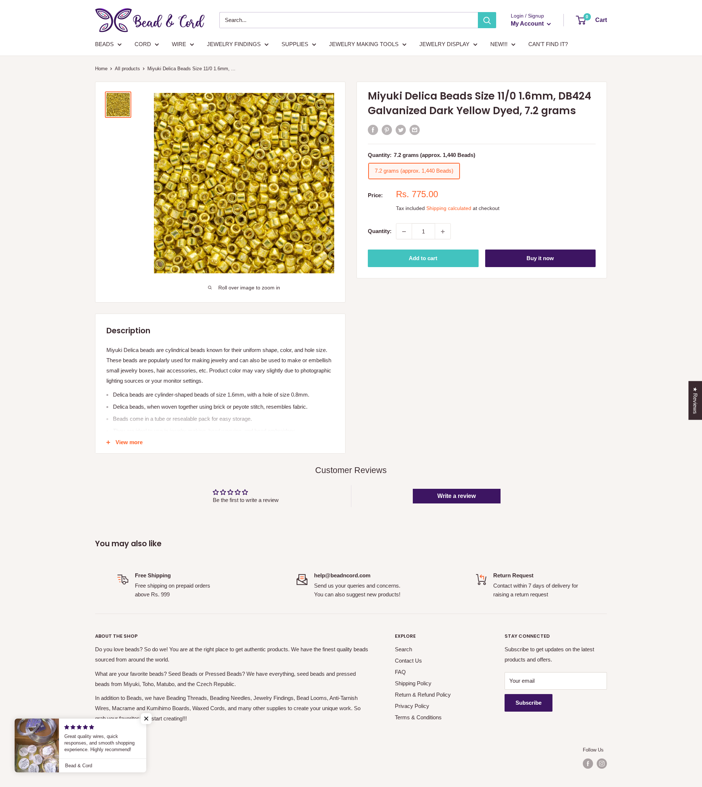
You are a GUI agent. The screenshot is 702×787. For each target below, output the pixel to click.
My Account (528, 23)
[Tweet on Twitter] (401, 129)
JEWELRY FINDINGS (234, 44)
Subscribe (528, 703)
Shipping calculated (448, 208)
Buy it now (540, 258)
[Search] (487, 20)
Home (101, 68)
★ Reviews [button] (695, 400)
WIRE (179, 44)
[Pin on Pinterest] (387, 129)
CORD (143, 44)
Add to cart (423, 258)
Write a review (456, 496)
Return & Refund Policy (423, 695)
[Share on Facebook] (373, 129)
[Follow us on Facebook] (588, 763)
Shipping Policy (413, 683)
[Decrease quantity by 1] (404, 231)
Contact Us (408, 660)
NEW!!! (498, 44)
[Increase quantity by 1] (442, 231)
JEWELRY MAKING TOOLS (364, 44)
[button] (146, 718)
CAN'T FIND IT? (548, 44)
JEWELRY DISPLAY (444, 44)
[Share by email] (415, 129)
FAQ (400, 672)
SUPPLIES (295, 44)
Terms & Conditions (418, 717)
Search (403, 649)
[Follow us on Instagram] (602, 763)
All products (127, 68)
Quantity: (380, 231)
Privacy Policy (412, 706)
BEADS (104, 44)
